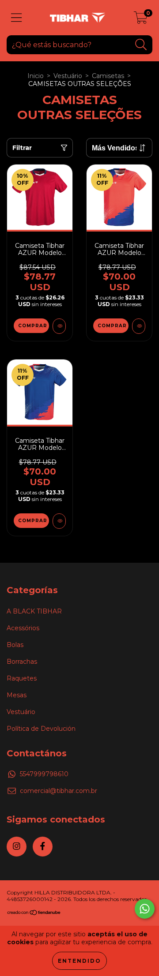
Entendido (79, 960)
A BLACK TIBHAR (34, 611)
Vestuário (67, 76)
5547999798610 (44, 774)
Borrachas (22, 662)
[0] (140, 20)
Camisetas (108, 76)
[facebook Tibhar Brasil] (43, 846)
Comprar (32, 326)
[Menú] (16, 18)
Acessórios (23, 628)
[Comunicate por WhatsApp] (145, 909)
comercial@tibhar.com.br (58, 791)
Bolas (15, 645)
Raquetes (22, 678)
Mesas (16, 695)
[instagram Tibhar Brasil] (16, 846)
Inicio (35, 76)
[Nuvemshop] (34, 913)
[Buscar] (141, 44)
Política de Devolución (41, 729)
